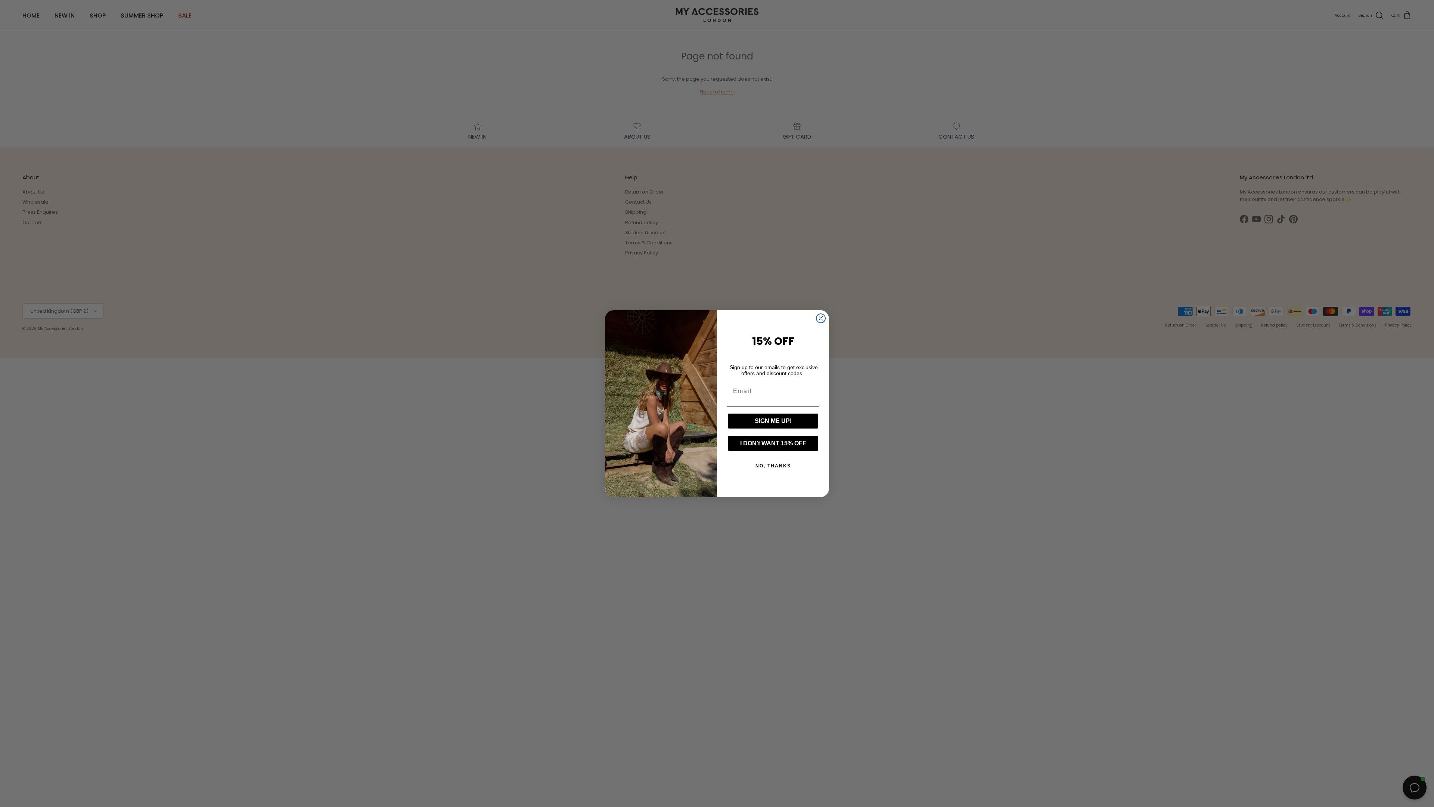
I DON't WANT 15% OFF (773, 443)
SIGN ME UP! (773, 421)
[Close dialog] (820, 318)
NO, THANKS (773, 466)
